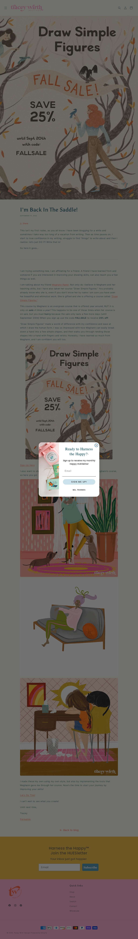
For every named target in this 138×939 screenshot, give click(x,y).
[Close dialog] (96, 445)
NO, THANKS (79, 490)
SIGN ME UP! (79, 481)
